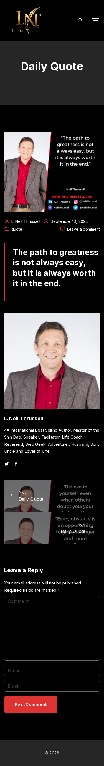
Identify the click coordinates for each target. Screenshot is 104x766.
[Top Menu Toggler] (96, 20)
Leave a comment (83, 229)
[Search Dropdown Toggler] (80, 20)
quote (16, 229)
